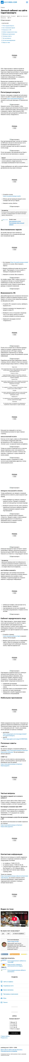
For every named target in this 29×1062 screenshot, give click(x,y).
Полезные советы (7, 36)
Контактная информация (9, 40)
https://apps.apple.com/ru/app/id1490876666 (15, 739)
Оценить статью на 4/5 (25, 954)
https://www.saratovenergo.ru (15, 98)
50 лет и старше (15, 1029)
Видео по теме (6, 42)
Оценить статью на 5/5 (26, 954)
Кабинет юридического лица (10, 32)
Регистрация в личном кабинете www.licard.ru (16, 971)
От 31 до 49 (13, 1027)
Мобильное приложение (9, 34)
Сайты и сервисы (8, 981)
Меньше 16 (13, 1022)
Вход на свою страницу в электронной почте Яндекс (15, 965)
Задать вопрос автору (13, 941)
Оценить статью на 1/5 (21, 954)
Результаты (4, 1038)
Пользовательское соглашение (9, 1051)
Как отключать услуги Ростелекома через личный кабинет (16, 223)
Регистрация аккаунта (8, 25)
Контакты (19, 1049)
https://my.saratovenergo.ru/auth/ (12, 196)
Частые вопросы (7, 38)
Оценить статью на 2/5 (23, 954)
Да (3, 933)
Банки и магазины (8, 990)
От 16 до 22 (13, 1024)
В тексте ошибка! (18, 933)
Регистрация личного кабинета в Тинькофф (16, 961)
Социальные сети (8, 985)
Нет (9, 933)
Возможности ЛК (7, 29)
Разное (5, 1002)
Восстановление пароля (9, 27)
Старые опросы (5, 1036)
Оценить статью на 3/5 (24, 954)
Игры (4, 998)
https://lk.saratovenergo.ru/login (11, 636)
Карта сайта (4, 1049)
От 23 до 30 (13, 1025)
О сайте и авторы (12, 1049)
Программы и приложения (10, 994)
